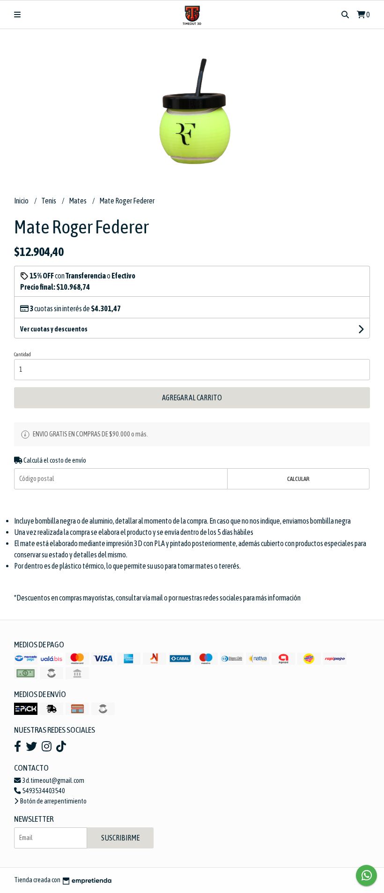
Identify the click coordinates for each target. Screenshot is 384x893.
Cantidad (22, 354)
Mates (78, 200)
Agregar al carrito (192, 397)
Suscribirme (120, 837)
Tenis (49, 200)
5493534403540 (43, 791)
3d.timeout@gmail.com (53, 780)
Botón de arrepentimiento (53, 801)
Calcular (298, 478)
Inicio (22, 200)
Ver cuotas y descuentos (54, 329)
